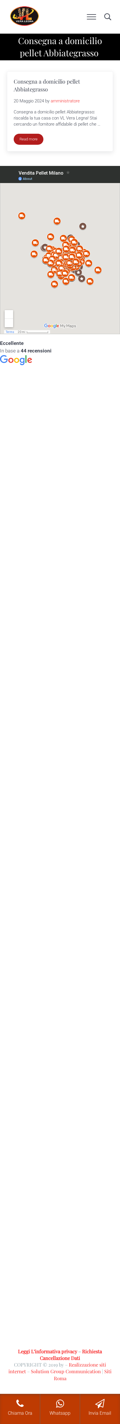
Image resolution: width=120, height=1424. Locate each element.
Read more (31, 140)
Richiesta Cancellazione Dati (71, 1354)
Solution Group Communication (66, 1371)
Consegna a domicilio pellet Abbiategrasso (47, 85)
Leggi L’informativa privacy (47, 1351)
